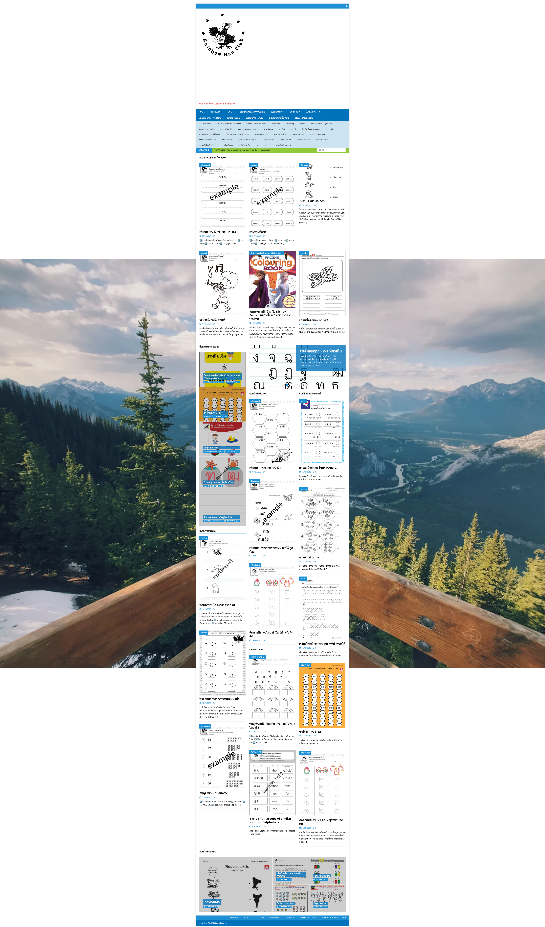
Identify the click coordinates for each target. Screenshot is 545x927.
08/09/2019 (231, 521)
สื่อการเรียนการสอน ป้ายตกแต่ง (238, 134)
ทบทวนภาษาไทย (280, 134)
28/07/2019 (206, 703)
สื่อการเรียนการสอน (209, 346)
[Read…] (235, 243)
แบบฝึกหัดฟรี (276, 111)
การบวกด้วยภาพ (309, 591)
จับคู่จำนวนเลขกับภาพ (213, 793)
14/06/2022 (256, 323)
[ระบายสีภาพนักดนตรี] (222, 284)
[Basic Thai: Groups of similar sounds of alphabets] (272, 816)
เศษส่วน (268, 145)
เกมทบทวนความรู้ (298, 134)
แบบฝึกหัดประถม (268, 140)
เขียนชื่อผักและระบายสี (313, 320)
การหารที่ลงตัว (258, 232)
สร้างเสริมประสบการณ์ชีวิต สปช (210, 134)
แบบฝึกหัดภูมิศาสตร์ (303, 140)
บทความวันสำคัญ (226, 129)
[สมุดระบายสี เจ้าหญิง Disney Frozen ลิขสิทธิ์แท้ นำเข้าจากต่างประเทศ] (272, 279)
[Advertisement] (272, 78)
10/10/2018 (306, 324)
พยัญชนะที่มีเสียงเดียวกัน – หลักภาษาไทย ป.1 (272, 759)
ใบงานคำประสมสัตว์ (312, 201)
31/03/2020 (206, 323)
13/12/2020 (206, 609)
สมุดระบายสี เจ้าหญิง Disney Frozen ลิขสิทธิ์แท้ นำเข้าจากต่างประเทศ (270, 315)
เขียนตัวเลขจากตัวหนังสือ (265, 501)
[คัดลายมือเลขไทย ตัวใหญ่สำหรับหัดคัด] (272, 629)
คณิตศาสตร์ (276, 123)
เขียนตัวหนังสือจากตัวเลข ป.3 (217, 232)
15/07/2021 (214, 486)
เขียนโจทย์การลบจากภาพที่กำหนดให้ (322, 677)
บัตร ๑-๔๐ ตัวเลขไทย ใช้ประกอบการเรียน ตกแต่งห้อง (222, 376)
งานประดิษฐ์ (290, 123)
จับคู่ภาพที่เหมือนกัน (321, 909)
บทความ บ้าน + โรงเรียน (210, 117)
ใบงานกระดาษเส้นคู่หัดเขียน (218, 517)
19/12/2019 (306, 205)
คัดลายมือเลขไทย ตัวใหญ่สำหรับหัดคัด (271, 667)
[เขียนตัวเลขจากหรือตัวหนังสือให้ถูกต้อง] (272, 545)
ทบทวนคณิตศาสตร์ (262, 134)
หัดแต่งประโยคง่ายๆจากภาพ (217, 605)
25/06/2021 (256, 236)
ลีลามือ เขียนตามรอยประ (311, 129)
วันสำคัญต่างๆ (330, 129)
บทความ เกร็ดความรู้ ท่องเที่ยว (321, 123)
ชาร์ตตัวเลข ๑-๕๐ (310, 765)
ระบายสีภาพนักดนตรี (212, 320)
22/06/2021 (206, 236)
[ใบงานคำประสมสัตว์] (322, 180)
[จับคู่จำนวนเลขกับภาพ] (222, 757)
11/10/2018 (306, 505)
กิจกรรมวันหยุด (233, 117)
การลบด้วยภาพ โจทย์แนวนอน (318, 501)
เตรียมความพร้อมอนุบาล (207, 140)
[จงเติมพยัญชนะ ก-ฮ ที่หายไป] (297, 383)
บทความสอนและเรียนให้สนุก (248, 129)
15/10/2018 (319, 913)
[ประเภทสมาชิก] (346, 6)
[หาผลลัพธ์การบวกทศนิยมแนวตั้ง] (222, 663)
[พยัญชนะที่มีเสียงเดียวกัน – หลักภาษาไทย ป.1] (272, 721)
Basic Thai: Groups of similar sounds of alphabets (270, 854)
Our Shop (295, 111)
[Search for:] (331, 149)
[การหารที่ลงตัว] (272, 196)
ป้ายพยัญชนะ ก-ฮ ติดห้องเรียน (218, 482)
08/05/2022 (231, 382)
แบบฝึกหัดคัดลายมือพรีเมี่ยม (247, 140)
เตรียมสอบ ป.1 (227, 140)
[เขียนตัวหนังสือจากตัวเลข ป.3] (222, 196)
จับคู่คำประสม (211, 447)
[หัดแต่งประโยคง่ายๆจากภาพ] (222, 569)
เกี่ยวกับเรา (215, 111)
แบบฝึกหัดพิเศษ (285, 140)
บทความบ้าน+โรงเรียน (207, 129)
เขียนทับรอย (228, 145)
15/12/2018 (231, 451)
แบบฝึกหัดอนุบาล (322, 140)
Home (202, 111)
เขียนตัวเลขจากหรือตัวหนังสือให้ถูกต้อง (271, 583)
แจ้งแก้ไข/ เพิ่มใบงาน (304, 117)
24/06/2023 (256, 673)
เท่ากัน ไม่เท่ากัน (244, 145)
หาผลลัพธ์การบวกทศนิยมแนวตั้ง (219, 699)
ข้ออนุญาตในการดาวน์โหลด (252, 111)
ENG (230, 111)
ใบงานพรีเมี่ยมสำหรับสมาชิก (208, 145)
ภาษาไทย (282, 129)
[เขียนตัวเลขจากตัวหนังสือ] (272, 465)
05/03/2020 (256, 505)
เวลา (257, 145)
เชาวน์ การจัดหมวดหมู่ (317, 134)
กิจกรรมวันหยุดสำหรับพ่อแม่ (256, 123)
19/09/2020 (256, 589)
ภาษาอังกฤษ (268, 129)
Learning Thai (313, 111)
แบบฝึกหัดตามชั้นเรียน (279, 117)
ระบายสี (293, 129)
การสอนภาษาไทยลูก (254, 117)
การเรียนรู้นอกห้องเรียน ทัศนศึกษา (228, 123)
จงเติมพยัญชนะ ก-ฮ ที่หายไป (320, 351)
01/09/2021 (256, 860)
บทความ (303, 123)
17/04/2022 (256, 765)
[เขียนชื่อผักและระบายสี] (322, 284)
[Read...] (318, 365)
